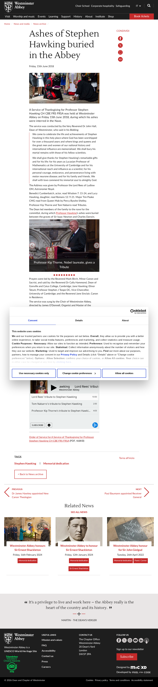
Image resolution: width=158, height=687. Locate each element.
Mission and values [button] (52, 639)
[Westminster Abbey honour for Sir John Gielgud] (130, 531)
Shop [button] (111, 16)
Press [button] (45, 661)
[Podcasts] (146, 641)
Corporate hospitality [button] (102, 6)
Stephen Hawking (25, 463)
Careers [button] (46, 666)
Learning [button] (53, 16)
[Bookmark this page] (120, 52)
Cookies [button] (89, 680)
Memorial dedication (56, 463)
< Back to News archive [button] (30, 474)
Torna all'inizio (126, 458)
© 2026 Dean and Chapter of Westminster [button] (24, 680)
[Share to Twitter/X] (120, 45)
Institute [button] (100, 16)
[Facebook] (118, 640)
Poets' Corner (141, 561)
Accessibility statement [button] (142, 680)
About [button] (88, 16)
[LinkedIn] (141, 640)
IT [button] (137, 6)
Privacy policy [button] (101, 680)
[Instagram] (130, 640)
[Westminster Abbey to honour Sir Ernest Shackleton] (79, 531)
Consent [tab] (32, 320)
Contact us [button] (47, 656)
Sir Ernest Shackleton (79, 569)
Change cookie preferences (77, 373)
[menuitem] (8, 16)
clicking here (63, 362)
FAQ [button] (44, 645)
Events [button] (42, 16)
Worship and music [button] (24, 16)
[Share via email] (120, 59)
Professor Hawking (66, 213)
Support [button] (66, 16)
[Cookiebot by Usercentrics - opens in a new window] (132, 311)
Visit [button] (7, 16)
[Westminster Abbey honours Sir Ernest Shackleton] (27, 531)
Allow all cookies (124, 373)
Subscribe (126, 656)
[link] (138, 667)
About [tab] (125, 320)
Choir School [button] (82, 6)
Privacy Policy (69, 354)
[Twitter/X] (124, 640)
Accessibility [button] (49, 650)
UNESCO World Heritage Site (20, 651)
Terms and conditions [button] (119, 680)
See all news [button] (79, 512)
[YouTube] (135, 640)
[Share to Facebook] (120, 38)
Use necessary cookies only (34, 373)
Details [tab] (79, 320)
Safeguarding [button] (123, 6)
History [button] (78, 16)
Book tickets (141, 16)
